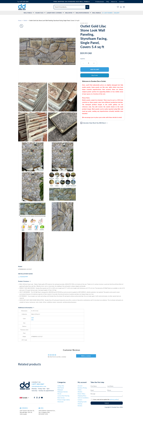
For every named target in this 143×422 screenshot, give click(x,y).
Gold (32, 317)
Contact (121, 1)
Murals (59, 393)
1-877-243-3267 (24, 1)
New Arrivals (61, 397)
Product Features (23, 281)
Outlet (25, 20)
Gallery (116, 13)
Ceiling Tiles (39, 13)
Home (20, 20)
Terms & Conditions (83, 397)
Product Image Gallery (64, 399)
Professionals (99, 1)
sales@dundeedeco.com (39, 386)
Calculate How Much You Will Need (94, 123)
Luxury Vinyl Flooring (54, 13)
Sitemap (80, 403)
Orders (80, 390)
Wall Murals (96, 13)
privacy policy (114, 399)
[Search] (87, 7)
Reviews (80, 405)
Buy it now (95, 75)
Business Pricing (82, 388)
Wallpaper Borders (82, 13)
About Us (114, 1)
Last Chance (108, 13)
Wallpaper (68, 13)
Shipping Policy (82, 395)
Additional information (25, 307)
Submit (107, 403)
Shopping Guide (82, 401)
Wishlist (80, 391)
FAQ (107, 1)
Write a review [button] (86, 356)
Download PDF (24, 276)
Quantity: (87, 61)
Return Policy (81, 393)
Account (80, 386)
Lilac (32, 319)
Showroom (61, 401)
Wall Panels (28, 13)
